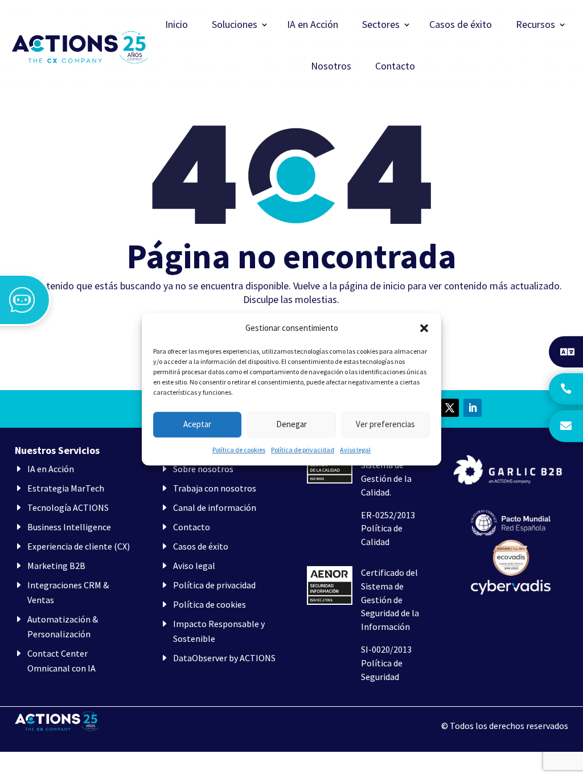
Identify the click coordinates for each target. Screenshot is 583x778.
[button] (424, 328)
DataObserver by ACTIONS (224, 658)
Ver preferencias (385, 424)
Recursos (535, 26)
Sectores (381, 26)
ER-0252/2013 (388, 515)
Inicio (176, 26)
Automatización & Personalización (62, 626)
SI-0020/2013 (386, 649)
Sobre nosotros (203, 468)
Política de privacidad (302, 449)
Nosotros (331, 67)
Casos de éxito (460, 26)
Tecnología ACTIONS (68, 507)
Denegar (291, 424)
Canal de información (214, 507)
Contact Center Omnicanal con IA (61, 661)
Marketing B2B (56, 565)
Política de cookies (238, 449)
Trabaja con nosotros (214, 488)
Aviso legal (355, 449)
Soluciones (234, 26)
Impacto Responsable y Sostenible (219, 631)
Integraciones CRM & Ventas (68, 592)
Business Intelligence (69, 527)
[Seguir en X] (450, 408)
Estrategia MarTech (65, 488)
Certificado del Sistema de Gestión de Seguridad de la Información (390, 599)
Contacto (395, 67)
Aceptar (197, 424)
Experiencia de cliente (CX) (78, 546)
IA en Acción (312, 26)
